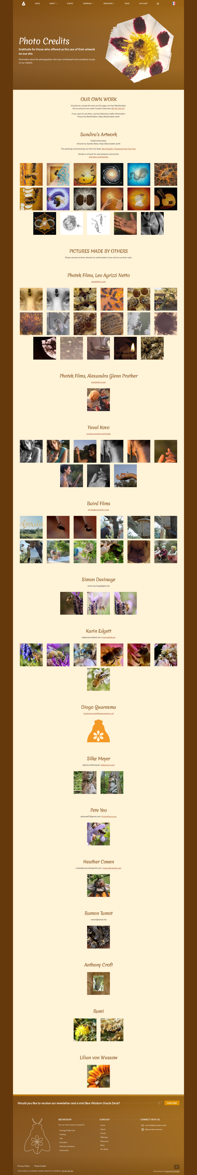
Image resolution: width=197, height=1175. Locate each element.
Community (64, 1150)
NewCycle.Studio (172, 1171)
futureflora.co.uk (109, 816)
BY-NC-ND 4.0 (118, 108)
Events (70, 3)
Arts (61, 1138)
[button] (172, 1103)
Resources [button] (108, 3)
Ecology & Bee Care (67, 1130)
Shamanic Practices (67, 1146)
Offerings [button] (87, 3)
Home (37, 3)
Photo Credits (40, 1166)
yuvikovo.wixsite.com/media (98, 433)
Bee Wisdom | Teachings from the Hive (119, 149)
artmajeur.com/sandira (98, 157)
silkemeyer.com (108, 765)
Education (63, 1142)
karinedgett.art (108, 637)
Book (127, 3)
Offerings (104, 1137)
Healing (63, 1134)
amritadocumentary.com (98, 509)
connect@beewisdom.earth (155, 1125)
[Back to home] (24, 3)
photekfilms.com (98, 281)
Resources (104, 1141)
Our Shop (143, 3)
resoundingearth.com (112, 868)
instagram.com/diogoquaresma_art (98, 713)
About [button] (52, 3)
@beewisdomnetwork (153, 1129)
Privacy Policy (24, 1166)
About (102, 1129)
